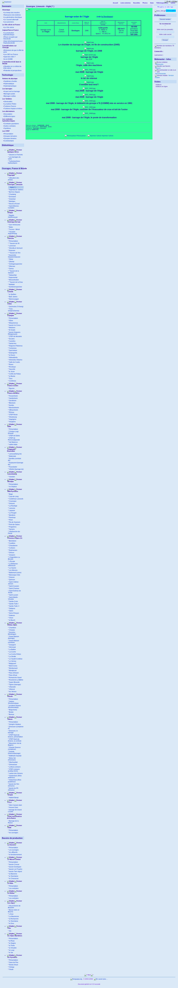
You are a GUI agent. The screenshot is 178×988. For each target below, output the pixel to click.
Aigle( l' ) (13, 187)
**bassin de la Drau (16, 282)
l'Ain (9, 928)
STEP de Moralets (15, 336)
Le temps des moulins (12, 13)
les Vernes (12, 691)
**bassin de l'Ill (14, 243)
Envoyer (165, 40)
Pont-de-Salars (14, 524)
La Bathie (12, 649)
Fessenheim (13, 396)
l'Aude (11, 969)
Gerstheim (12, 401)
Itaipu (11, 227)
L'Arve (11, 914)
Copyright (11, 175)
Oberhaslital (13, 762)
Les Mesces (13, 570)
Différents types (9, 116)
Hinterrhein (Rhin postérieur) (14, 781)
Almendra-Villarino (15, 360)
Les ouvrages (14, 850)
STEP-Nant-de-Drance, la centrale (14, 740)
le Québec (12, 294)
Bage (11, 494)
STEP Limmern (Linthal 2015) (14, 770)
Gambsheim (13, 398)
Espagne (10, 315)
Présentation (13, 241)
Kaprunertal (13, 277)
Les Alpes (11, 903)
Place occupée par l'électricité (10, 38)
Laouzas (12, 508)
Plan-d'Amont (14, 673)
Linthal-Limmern (15, 767)
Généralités (8, 101)
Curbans (12, 548)
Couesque (12, 501)
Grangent (12, 645)
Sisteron (12, 615)
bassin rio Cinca (14, 325)
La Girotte (12, 656)
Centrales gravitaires (11, 124)
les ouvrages (13, 833)
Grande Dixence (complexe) (14, 748)
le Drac (11, 923)
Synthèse (7, 128)
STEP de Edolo (14, 436)
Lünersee (12, 246)
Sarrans (12, 529)
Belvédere (12, 541)
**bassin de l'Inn (14, 253)
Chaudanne (13, 545)
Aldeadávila (13, 357)
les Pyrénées (12, 957)
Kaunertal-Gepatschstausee (14, 256)
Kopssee (12, 250)
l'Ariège (11, 967)
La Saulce (12, 568)
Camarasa (12, 348)
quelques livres (13, 152)
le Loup (11, 950)
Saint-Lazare (13, 595)
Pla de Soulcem (14, 522)
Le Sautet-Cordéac (15, 659)
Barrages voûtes (10, 96)
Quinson (12, 580)
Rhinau (11, 412)
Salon (11, 611)
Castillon (12, 543)
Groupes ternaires (10, 136)
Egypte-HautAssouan (13, 216)
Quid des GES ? (10, 57)
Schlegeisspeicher (15, 264)
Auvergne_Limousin (14, 184)
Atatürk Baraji (14, 797)
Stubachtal (13, 275)
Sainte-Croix (13, 601)
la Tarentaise (13, 921)
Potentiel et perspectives (13, 70)
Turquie (10, 795)
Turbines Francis (10, 106)
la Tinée (12, 945)
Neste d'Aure (13, 965)
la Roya (11, 941)
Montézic (12, 515)
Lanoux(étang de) (15, 454)
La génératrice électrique (13, 17)
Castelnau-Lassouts (16, 499)
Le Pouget (12, 513)
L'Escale (12, 561)
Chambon (12, 628)
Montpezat (12, 670)
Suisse (10, 719)
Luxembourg (12, 474)
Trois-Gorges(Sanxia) (13, 310)
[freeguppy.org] (76, 979)
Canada (10, 292)
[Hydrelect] (6, 2)
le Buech (12, 620)
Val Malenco (13, 442)
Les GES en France (11, 54)
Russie (10, 696)
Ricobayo (12, 367)
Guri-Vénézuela (14, 225)
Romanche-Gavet (15, 677)
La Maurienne (14, 916)
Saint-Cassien (14, 586)
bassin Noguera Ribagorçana (14, 333)
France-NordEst (13, 393)
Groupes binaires (10, 138)
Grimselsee (13, 764)
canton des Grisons (16, 773)
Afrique (10, 213)
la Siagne (12, 943)
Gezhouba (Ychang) (16, 306)
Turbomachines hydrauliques (14, 162)
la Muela (12, 376)
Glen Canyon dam (15, 805)
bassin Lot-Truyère (15, 869)
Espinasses (13, 550)
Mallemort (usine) (15, 572)
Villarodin (12, 687)
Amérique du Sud (13, 222)
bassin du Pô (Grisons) (13, 789)
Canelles (12, 341)
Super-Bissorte (14, 682)
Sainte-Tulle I (13, 604)
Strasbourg (13, 417)
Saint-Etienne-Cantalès (13, 207)
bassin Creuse (14, 864)
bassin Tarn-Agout (15, 871)
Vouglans (12, 422)
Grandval (12, 199)
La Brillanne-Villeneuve (13, 564)
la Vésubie (13, 948)
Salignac (12, 608)
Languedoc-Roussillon (11, 450)
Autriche (10, 238)
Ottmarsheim (13, 410)
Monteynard (13, 668)
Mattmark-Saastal (15, 756)
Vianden (12, 477)
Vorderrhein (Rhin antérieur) (15, 776)
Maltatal (12, 284)
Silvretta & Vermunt (15, 248)
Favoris (158, 68)
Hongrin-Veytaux (15, 724)
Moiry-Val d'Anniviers (12, 759)
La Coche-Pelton (15, 654)
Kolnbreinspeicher (15, 287)
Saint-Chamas (14, 588)
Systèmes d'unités (10, 81)
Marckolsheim (14, 408)
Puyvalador (13, 467)
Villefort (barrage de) (16, 469)
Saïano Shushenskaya (13, 702)
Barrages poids (9, 94)
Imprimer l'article (107, 136)
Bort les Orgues (14, 192)
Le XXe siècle (9, 27)
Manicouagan (14, 299)
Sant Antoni (13, 350)
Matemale (12, 456)
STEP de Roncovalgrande (14, 439)
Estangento (13, 353)
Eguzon (11, 388)
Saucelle (12, 369)
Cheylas (12, 630)
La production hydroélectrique (8, 34)
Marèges (12, 201)
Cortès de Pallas (15, 374)
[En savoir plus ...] (101, 979)
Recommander (160, 74)
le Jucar (12, 371)
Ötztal (11, 259)
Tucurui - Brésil (14, 229)
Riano (11, 364)
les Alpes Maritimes (14, 936)
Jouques (12, 555)
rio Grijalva (13, 487)
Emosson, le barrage (13, 732)
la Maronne (13, 874)
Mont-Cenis (13, 666)
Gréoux (11, 552)
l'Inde (9, 827)
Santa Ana (12, 343)
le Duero (12, 355)
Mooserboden (14, 280)
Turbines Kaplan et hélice (13, 109)
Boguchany (13, 710)
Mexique (10, 481)
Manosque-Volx (14, 575)
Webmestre (159, 64)
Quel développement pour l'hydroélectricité (13, 42)
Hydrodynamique (10, 86)
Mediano (12, 328)
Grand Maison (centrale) (13, 641)
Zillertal (11, 262)
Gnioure (12, 503)
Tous (10, 378)
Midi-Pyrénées (12, 491)
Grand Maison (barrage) (13, 637)
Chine (9, 304)
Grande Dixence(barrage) (14, 752)
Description (8, 114)
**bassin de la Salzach (13, 272)
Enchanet (12, 197)
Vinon (11, 618)
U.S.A (9, 802)
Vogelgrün (12, 419)
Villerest (12, 689)
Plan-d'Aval (13, 675)
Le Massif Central (13, 859)
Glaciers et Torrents (16, 155)
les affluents (13, 852)
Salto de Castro (14, 362)
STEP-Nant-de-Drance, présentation (15, 736)
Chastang (12, 194)
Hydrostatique (9, 84)
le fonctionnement (15, 855)
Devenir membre (165, 19)
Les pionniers (9, 22)
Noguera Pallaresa (15, 346)
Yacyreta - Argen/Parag (12, 232)
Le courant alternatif (11, 20)
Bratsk (11, 712)
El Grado (12, 330)
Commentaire (9, 141)
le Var (11, 952)
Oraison (12, 577)
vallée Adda (13, 444)
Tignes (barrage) (15, 684)
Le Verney (12, 661)
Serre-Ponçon (14, 613)
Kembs (11, 405)
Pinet (11, 520)
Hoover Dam (13, 807)
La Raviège (13, 506)
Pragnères (12, 527)
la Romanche (14, 919)
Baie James (13, 297)
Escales (12, 339)
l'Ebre (11, 320)
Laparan (12, 510)
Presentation (8, 134)
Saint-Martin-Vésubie (13, 598)
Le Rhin (10, 883)
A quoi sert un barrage (12, 91)
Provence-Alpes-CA (14, 538)
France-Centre (12, 386)
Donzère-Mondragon (12, 633)
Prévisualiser (81, 136)
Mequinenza (13, 323)
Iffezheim (12, 403)
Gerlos (11, 269)
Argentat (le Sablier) (16, 190)
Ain (10, 931)
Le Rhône (10, 893)
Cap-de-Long (14, 496)
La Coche (12, 652)
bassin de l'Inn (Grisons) (13, 785)
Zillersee (12, 266)
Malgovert (12, 663)
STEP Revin (13, 415)
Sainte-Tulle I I (14, 606)
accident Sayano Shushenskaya (14, 706)
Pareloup (12, 517)
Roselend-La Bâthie (16, 680)
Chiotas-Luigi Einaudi (13, 432)
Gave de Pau (13, 962)
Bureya (11, 714)
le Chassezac (14, 878)
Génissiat (12, 647)
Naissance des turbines (12, 15)
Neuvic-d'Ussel (14, 204)
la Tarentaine (13, 876)
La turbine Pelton (10, 104)
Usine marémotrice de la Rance (14, 817)
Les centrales (14, 888)
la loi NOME (8, 59)
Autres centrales (10, 126)
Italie (9, 426)
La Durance (11, 845)
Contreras (12, 381)
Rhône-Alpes (12, 625)
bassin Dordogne (15, 867)
